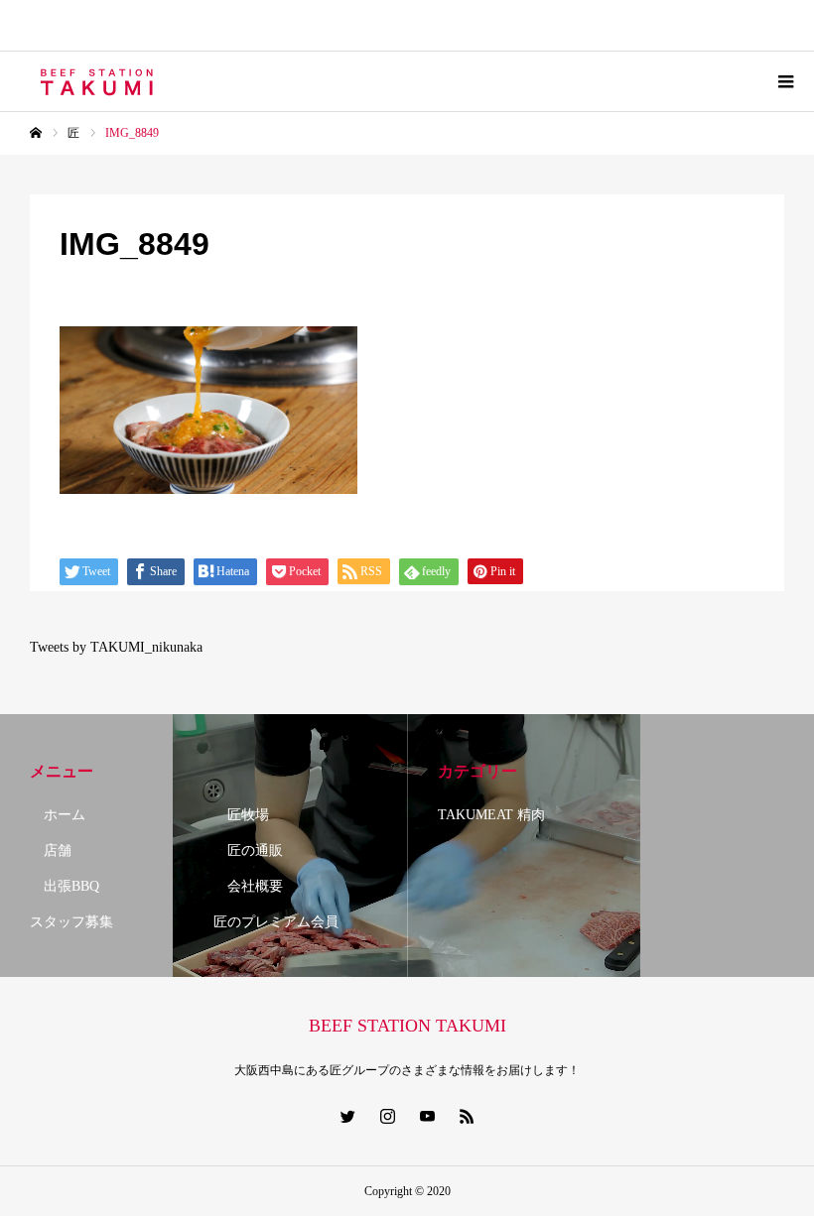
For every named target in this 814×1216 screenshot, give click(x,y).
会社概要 (248, 886)
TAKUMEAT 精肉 (491, 814)
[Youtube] (427, 1116)
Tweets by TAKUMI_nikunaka (116, 647)
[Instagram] (387, 1116)
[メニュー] (784, 81)
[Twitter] (347, 1116)
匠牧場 (241, 814)
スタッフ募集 (71, 921)
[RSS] (466, 1116)
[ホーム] (36, 133)
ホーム (57, 814)
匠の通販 (248, 850)
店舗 (50, 850)
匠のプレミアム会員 (276, 921)
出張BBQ (64, 886)
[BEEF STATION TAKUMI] (98, 81)
